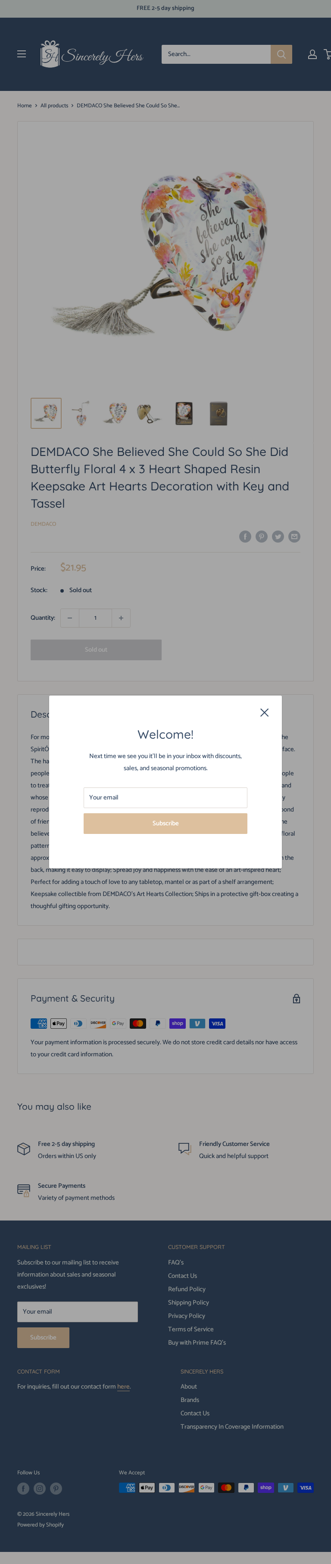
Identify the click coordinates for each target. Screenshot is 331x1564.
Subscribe (166, 823)
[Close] (264, 712)
